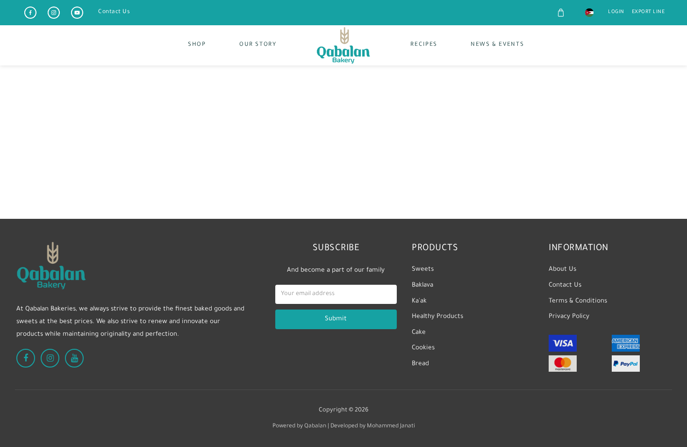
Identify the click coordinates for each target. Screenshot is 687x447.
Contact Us (114, 12)
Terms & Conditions (578, 301)
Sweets (423, 269)
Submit (336, 319)
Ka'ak (419, 301)
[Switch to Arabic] (589, 12)
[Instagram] (54, 13)
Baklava (422, 285)
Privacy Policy (569, 316)
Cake (419, 332)
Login (616, 12)
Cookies (423, 348)
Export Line (648, 12)
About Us (562, 269)
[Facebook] (30, 13)
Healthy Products (437, 316)
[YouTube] (77, 13)
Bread (420, 364)
